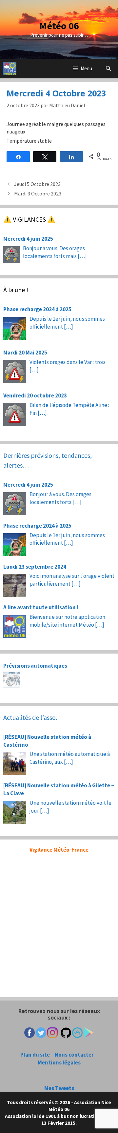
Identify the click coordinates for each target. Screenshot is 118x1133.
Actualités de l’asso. (30, 717)
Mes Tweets (59, 1088)
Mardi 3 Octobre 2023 (37, 193)
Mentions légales (59, 1062)
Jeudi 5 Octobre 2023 (37, 184)
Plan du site (35, 1054)
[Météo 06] (10, 68)
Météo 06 (59, 25)
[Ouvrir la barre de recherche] (108, 68)
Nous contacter (74, 1054)
